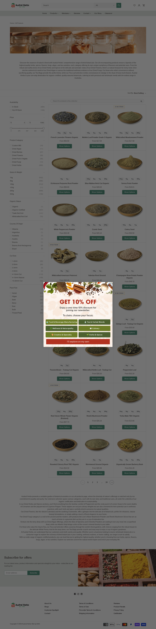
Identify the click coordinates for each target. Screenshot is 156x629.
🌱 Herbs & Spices (94, 335)
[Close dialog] (110, 285)
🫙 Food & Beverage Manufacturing (61, 322)
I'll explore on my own (78, 341)
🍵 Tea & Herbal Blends (94, 322)
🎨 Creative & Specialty (61, 335)
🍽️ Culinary (94, 328)
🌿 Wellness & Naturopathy (61, 328)
